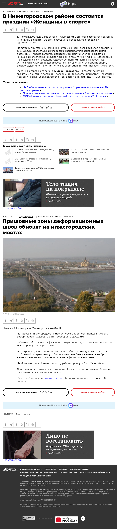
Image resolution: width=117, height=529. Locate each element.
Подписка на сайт (69, 472)
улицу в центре (54, 378)
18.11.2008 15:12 (9, 12)
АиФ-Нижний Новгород (13, 314)
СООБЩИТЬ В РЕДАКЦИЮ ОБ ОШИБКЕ (35, 476)
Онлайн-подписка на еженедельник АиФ (38, 472)
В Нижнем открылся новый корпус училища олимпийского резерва (35, 151)
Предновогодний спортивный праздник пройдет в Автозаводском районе (68, 93)
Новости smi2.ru (12, 208)
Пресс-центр (50, 469)
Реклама (63, 469)
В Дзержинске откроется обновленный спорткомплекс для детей (88, 160)
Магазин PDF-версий (79, 469)
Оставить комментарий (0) (93, 107)
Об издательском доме (31, 469)
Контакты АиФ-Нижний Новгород (95, 472)
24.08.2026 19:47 (10, 217)
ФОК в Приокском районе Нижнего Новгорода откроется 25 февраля (64, 96)
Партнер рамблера (45, 518)
